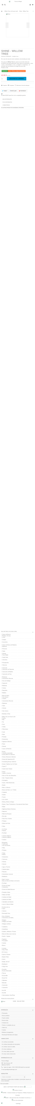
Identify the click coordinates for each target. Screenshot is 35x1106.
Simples (4, 639)
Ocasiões (4, 969)
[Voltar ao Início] (1, 11)
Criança (4, 688)
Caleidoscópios (5, 869)
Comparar (11, 85)
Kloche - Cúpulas (6, 936)
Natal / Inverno (5, 879)
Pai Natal (4, 833)
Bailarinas (4, 646)
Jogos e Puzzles (6, 867)
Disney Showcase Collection (9, 756)
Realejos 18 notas (6, 635)
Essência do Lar (6, 907)
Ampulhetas (5, 929)
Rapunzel (4, 811)
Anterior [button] (7, 25)
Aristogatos (5, 780)
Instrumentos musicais (7, 874)
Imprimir (5, 85)
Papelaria (4, 939)
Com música (5, 697)
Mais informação (7, 99)
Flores (3, 744)
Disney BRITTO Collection (8, 754)
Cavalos (4, 698)
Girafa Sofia (5, 657)
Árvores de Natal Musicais (8, 889)
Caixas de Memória (6, 748)
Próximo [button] (28, 25)
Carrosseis (4, 859)
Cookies (4, 1030)
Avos (3, 724)
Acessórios (5, 642)
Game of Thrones (6, 954)
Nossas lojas (5, 1020)
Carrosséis (4, 667)
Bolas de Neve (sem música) (9, 934)
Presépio (4, 736)
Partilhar (13, 90)
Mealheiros (4, 876)
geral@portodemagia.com (11, 1069)
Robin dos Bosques (6, 813)
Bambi (3, 785)
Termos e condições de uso (8, 1025)
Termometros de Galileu (7, 917)
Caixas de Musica (6, 634)
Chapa (3, 853)
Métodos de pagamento (7, 1032)
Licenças (4, 948)
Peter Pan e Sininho (7, 818)
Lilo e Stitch (5, 799)
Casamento (5, 987)
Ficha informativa (7, 102)
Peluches (4, 871)
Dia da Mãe (5, 975)
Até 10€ (4, 990)
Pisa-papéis (5, 940)
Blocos (3, 945)
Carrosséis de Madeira (7, 671)
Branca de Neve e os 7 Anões (9, 790)
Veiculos (4, 864)
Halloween (4, 980)
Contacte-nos (5, 1022)
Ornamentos (5, 739)
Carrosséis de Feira (6, 674)
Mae (3, 719)
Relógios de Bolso (6, 923)
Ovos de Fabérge (6, 680)
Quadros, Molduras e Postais (9, 931)
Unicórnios (4, 659)
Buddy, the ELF (6, 961)
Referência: (3, 56)
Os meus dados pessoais (8, 1051)
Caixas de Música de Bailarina (9, 645)
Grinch (3, 959)
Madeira (4, 692)
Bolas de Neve (5, 695)
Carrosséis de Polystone (8, 669)
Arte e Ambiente (6, 916)
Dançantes (4, 690)
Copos (3, 908)
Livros (3, 637)
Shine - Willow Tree (18, 1001)
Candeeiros (4, 926)
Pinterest (23, 90)
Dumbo (4, 794)
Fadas (3, 651)
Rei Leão (4, 816)
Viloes (3, 826)
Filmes (3, 771)
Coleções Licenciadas (7, 753)
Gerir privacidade (4, 1083)
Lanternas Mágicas (6, 835)
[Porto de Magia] (17, 5)
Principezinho (5, 662)
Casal (3, 732)
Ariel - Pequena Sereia (7, 778)
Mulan (3, 806)
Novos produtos (6, 1015)
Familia (4, 718)
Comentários (6, 105)
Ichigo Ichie (5, 966)
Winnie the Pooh (6, 823)
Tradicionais (5, 844)
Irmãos (4, 726)
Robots (4, 854)
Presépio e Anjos (6, 892)
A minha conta (5, 1038)
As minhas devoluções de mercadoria (11, 1044)
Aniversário (4, 985)
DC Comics (5, 952)
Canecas (4, 911)
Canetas (4, 943)
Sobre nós (4, 1027)
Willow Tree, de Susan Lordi (8, 716)
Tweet (5, 90)
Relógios (4, 920)
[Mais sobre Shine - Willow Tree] (6, 1001)
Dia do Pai (4, 978)
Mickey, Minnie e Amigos (8, 801)
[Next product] (33, 11)
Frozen (4, 797)
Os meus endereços (7, 1049)
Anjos (3, 705)
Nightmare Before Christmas (9, 809)
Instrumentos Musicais (7, 678)
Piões (3, 847)
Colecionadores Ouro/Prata (8, 995)
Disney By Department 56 (8, 759)
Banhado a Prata (6, 713)
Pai (3, 722)
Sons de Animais (6, 845)
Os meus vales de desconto (8, 1053)
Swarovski (4, 683)
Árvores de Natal (6, 885)
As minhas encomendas (8, 1042)
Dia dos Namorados (6, 970)
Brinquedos (4, 842)
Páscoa (4, 973)
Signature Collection (7, 741)
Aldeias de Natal (6, 894)
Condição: (14, 56)
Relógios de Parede (6, 921)
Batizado (4, 982)
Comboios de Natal (6, 897)
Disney (3, 751)
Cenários (4, 839)
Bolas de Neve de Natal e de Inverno (11, 880)
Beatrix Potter (5, 957)
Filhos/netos (5, 729)
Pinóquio (4, 821)
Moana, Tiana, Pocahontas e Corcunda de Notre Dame (15, 804)
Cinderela (4, 792)
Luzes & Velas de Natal (7, 904)
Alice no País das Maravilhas (9, 775)
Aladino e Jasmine (6, 773)
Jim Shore (4, 829)
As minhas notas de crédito (8, 1046)
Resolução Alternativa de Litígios (10, 1034)
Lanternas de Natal (6, 899)
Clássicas (4, 665)
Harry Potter (5, 949)
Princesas (4, 648)
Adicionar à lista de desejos (22, 85)
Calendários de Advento (7, 901)
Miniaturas (4, 677)
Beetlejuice (4, 964)
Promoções (4, 1013)
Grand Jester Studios (7, 768)
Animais (4, 653)
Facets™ (4, 766)
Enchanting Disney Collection (9, 761)
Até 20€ (4, 992)
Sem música (5, 711)
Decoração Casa (6, 913)
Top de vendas (5, 1018)
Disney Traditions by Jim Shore (9, 764)
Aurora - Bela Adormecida (8, 782)
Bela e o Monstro (6, 787)
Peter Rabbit (5, 655)
